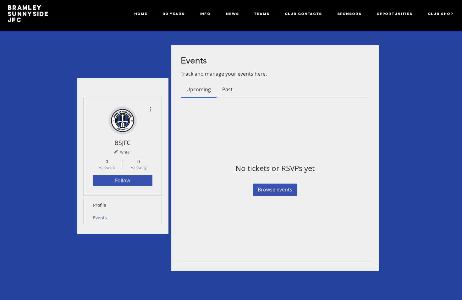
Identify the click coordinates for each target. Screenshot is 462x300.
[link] (198, 89)
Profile (99, 205)
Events (100, 218)
